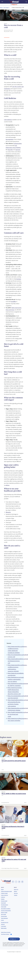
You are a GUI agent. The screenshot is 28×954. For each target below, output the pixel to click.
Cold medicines (8, 119)
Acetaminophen (18, 143)
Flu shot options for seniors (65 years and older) (14, 860)
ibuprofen (10, 149)
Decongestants (9, 139)
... (10, 7)
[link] (13, 882)
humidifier (13, 301)
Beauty (15, 887)
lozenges (18, 279)
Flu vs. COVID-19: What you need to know (14, 793)
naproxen (17, 149)
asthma (7, 485)
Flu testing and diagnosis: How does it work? (13, 827)
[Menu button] (2, 2)
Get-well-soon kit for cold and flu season (14, 760)
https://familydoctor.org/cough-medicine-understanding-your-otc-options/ (16, 679)
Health (3, 759)
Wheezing (8, 512)
